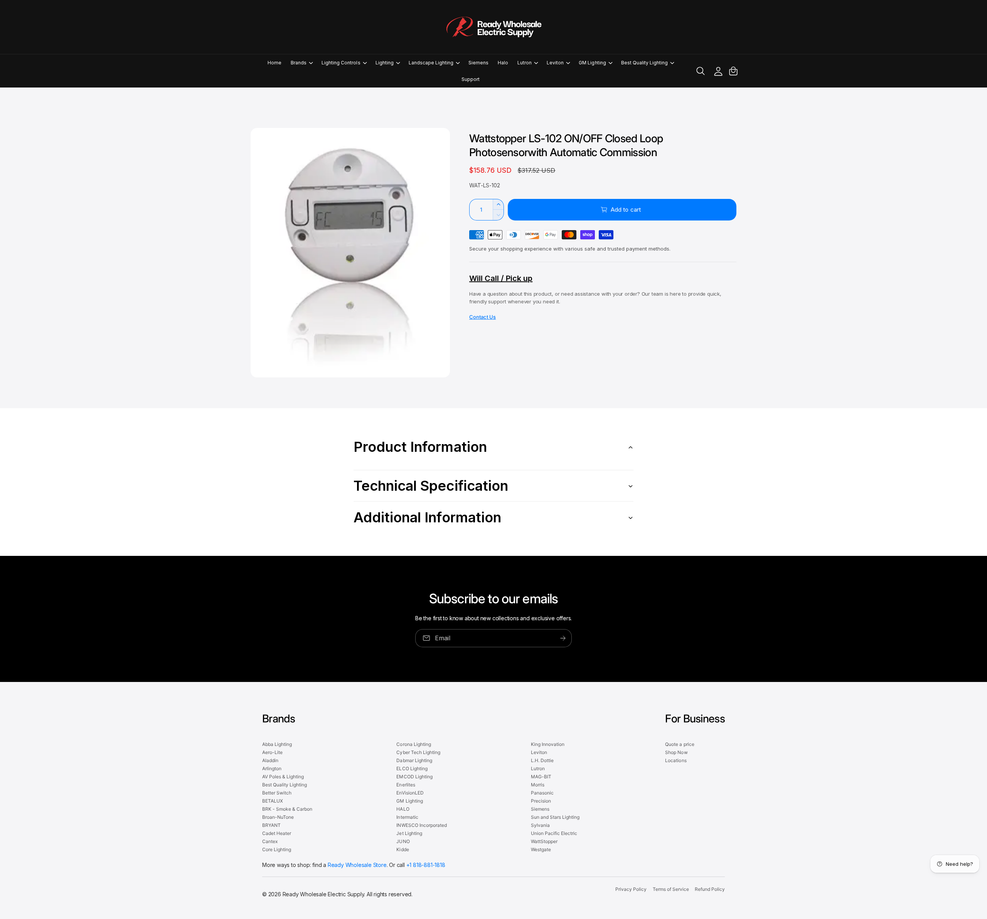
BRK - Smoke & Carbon (287, 809)
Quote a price (679, 744)
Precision (541, 801)
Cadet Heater (276, 833)
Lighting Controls (341, 63)
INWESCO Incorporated (421, 825)
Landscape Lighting (431, 63)
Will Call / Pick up (500, 278)
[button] (301, 62)
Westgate (541, 849)
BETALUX (272, 801)
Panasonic (542, 793)
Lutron (524, 63)
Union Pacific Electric (554, 833)
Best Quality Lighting (644, 63)
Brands (299, 63)
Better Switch (276, 793)
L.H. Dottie (542, 760)
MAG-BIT (541, 776)
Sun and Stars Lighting (555, 817)
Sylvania (540, 825)
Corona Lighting (413, 744)
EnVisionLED (409, 793)
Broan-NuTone (278, 817)
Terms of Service (671, 889)
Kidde (402, 849)
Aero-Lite (272, 752)
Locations (675, 760)
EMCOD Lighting (414, 776)
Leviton (555, 63)
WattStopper (544, 841)
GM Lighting (592, 63)
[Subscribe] (562, 638)
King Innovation (547, 744)
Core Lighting (276, 849)
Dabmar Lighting (414, 760)
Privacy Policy (631, 889)
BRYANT (271, 825)
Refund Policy (710, 889)
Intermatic (407, 817)
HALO (402, 809)
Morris (537, 785)
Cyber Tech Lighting (418, 752)
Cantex (270, 841)
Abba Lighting (277, 744)
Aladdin (270, 760)
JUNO (402, 841)
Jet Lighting (409, 833)
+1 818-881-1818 (425, 865)
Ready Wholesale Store (357, 865)
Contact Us (482, 317)
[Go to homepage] (493, 27)
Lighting (385, 63)
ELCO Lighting (411, 768)
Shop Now (676, 752)
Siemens (540, 809)
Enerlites (405, 785)
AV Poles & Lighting (283, 776)
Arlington (271, 768)
